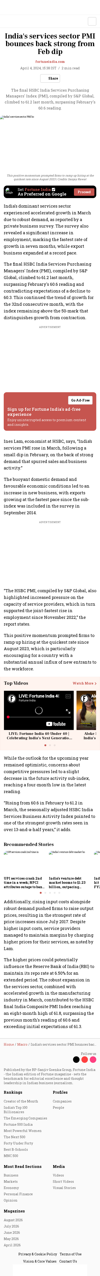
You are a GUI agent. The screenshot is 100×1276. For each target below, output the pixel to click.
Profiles (60, 1092)
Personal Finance (18, 1194)
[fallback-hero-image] (25, 862)
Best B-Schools (16, 1149)
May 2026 (11, 1239)
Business (11, 1175)
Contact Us (68, 1261)
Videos (58, 1175)
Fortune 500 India (18, 1124)
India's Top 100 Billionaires (15, 1109)
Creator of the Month (21, 1101)
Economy (11, 1188)
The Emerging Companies (25, 1118)
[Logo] (14, 21)
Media (59, 1166)
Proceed (84, 192)
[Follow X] (76, 1059)
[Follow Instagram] (93, 1059)
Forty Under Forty (18, 1143)
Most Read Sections (23, 1166)
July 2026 (11, 1226)
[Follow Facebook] (68, 1059)
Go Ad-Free (80, 400)
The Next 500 (14, 1137)
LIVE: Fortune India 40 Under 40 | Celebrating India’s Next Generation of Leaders (39, 738)
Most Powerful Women (23, 1130)
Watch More (83, 683)
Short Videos (63, 1181)
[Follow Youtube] (84, 1059)
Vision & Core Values (40, 1261)
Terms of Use (71, 1254)
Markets (11, 1181)
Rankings (13, 1092)
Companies (62, 1101)
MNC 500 (11, 1156)
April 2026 (12, 1245)
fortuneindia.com (50, 61)
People (58, 1107)
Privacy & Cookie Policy (37, 1254)
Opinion (10, 1200)
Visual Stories (64, 1188)
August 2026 (13, 1220)
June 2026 (12, 1232)
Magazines (14, 1211)
